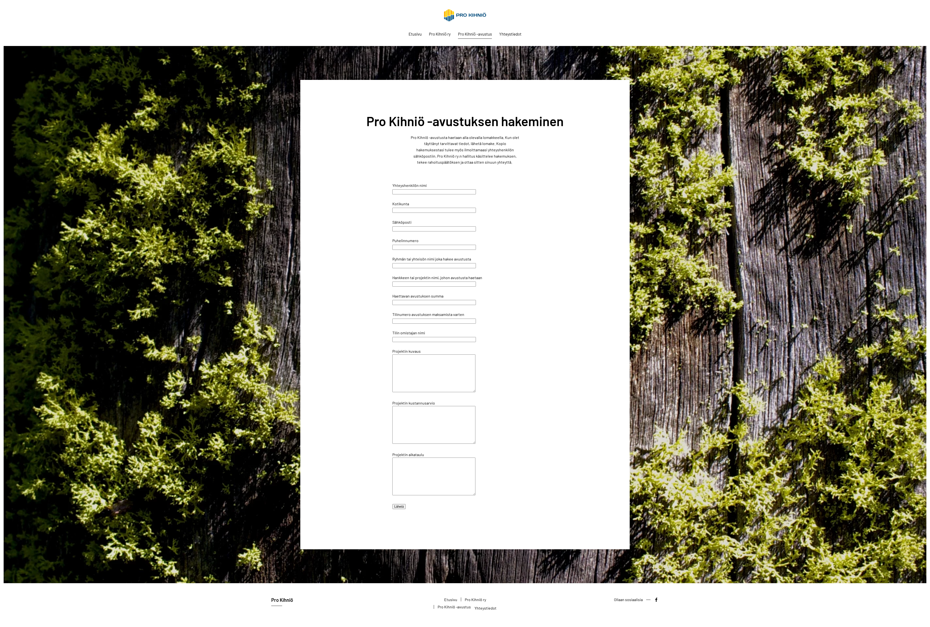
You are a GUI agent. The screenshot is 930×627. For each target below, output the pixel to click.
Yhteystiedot (510, 33)
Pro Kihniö (282, 600)
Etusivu (415, 33)
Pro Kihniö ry (440, 33)
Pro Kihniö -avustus (475, 33)
